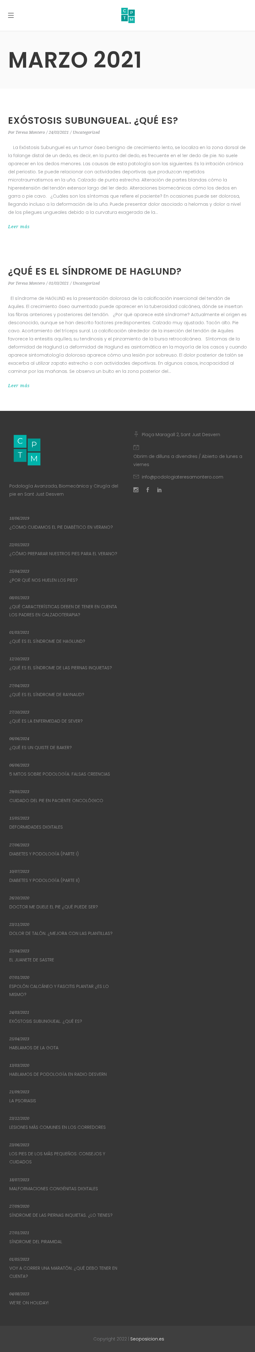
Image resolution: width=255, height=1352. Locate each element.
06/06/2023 (19, 765)
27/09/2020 (19, 1206)
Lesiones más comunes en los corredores (57, 1127)
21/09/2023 (19, 1092)
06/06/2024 (19, 738)
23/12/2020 (19, 1118)
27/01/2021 (19, 1232)
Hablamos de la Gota (33, 1048)
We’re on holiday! (29, 1303)
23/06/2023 (19, 1145)
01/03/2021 (59, 283)
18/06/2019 (19, 518)
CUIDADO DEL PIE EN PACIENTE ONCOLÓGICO (56, 800)
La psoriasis (22, 1101)
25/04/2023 (19, 571)
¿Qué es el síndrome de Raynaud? (46, 694)
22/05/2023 (19, 544)
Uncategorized (86, 132)
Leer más (19, 226)
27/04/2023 (19, 685)
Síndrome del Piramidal (35, 1242)
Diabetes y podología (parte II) (44, 880)
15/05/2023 (19, 818)
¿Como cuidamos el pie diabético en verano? (61, 527)
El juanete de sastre (31, 960)
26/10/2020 (19, 898)
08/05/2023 (19, 597)
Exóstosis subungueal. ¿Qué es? (93, 120)
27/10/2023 (19, 712)
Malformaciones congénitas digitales (53, 1189)
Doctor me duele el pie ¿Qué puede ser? (53, 907)
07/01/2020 (19, 977)
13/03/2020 (19, 1065)
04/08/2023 (19, 1294)
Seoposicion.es (147, 1339)
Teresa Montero (30, 132)
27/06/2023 (19, 845)
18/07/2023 (19, 1179)
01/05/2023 (19, 1259)
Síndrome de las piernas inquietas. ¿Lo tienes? (61, 1215)
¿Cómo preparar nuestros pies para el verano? (63, 554)
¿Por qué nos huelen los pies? (43, 580)
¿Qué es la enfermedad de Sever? (46, 721)
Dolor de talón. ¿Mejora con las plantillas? (61, 933)
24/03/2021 (59, 132)
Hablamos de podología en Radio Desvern (58, 1074)
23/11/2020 (19, 924)
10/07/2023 (19, 871)
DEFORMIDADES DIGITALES (36, 827)
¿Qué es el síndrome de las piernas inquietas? (60, 668)
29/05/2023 (19, 791)
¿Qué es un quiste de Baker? (40, 747)
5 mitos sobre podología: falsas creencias (59, 774)
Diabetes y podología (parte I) (44, 854)
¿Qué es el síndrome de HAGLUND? (95, 271)
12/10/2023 (19, 659)
